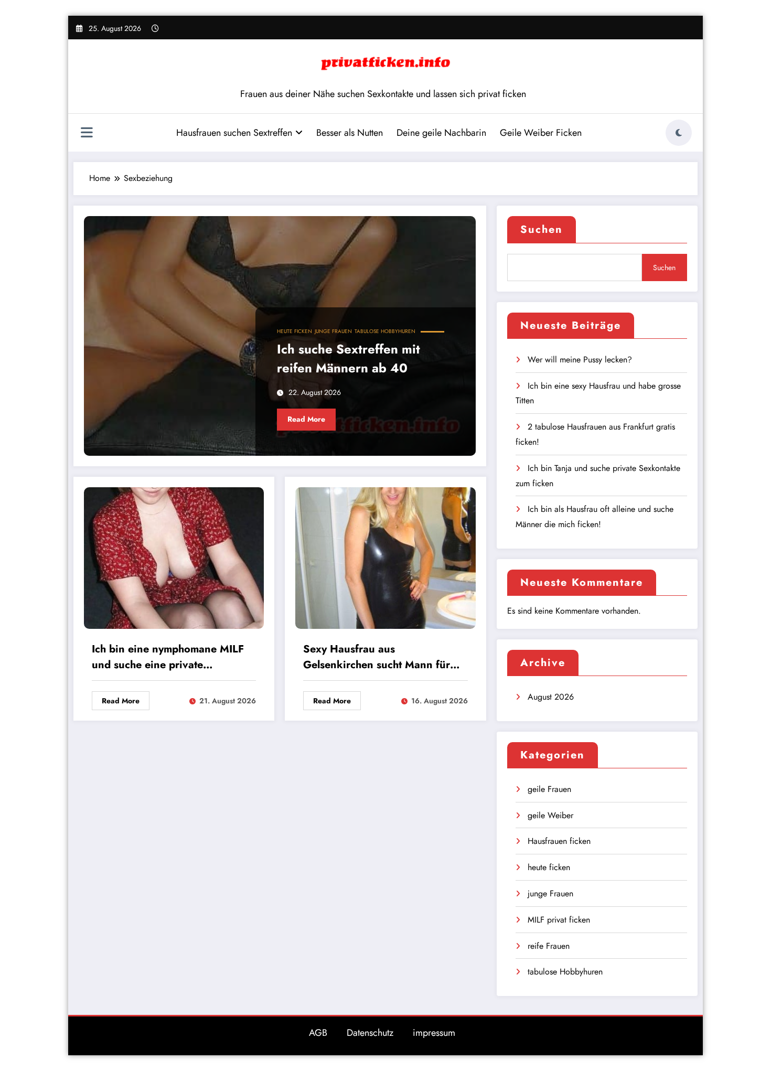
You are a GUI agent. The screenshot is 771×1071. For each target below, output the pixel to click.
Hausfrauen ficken (559, 841)
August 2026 (551, 697)
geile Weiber (550, 815)
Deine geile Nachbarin (441, 133)
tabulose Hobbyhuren (385, 331)
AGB (318, 1033)
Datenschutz (370, 1033)
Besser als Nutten (349, 133)
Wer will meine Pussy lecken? (580, 360)
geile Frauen (549, 789)
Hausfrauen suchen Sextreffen (234, 133)
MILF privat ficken (559, 920)
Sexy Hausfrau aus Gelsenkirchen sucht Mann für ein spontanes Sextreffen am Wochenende (376, 658)
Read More (306, 419)
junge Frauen (333, 331)
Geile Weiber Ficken (541, 133)
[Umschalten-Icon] (86, 134)
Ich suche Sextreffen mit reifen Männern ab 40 (348, 358)
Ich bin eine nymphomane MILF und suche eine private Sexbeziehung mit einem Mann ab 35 (168, 658)
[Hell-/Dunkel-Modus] (679, 133)
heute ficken (294, 331)
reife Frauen (549, 946)
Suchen (541, 229)
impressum (434, 1033)
